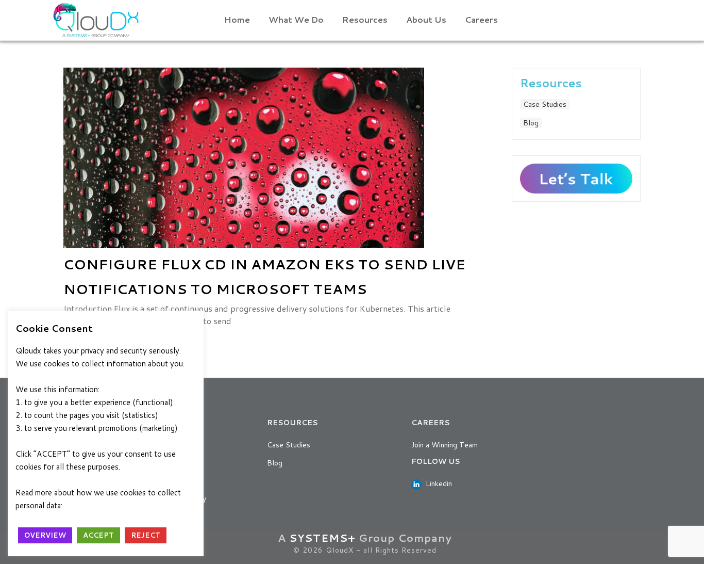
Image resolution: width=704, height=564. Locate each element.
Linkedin (437, 483)
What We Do (296, 19)
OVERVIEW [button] (45, 535)
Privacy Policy (92, 505)
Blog (531, 123)
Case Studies (544, 104)
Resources (365, 19)
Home (237, 19)
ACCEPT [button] (98, 535)
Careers (481, 19)
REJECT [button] (145, 535)
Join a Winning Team (444, 445)
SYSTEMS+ (322, 537)
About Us (426, 19)
